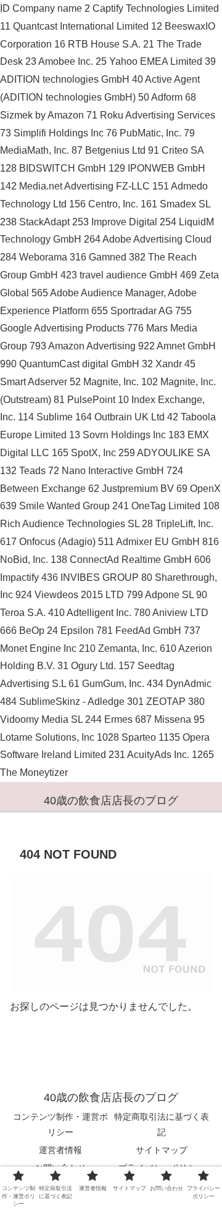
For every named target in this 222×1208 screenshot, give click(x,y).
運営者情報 (60, 1150)
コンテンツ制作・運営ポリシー (60, 1124)
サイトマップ (161, 1150)
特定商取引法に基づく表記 (161, 1124)
